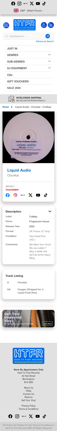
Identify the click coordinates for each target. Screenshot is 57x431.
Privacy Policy (28, 405)
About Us (28, 387)
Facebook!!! (13, 3)
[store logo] (24, 25)
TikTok (44, 3)
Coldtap (33, 216)
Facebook (10, 416)
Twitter (32, 3)
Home (5, 107)
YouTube (38, 3)
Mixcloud (25, 3)
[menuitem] (28, 48)
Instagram (19, 3)
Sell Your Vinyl (28, 400)
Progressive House (39, 221)
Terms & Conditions (28, 408)
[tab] (28, 211)
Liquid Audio (19, 170)
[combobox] (28, 36)
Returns (28, 397)
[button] (28, 10)
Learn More (47, 323)
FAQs (28, 390)
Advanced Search (45, 41)
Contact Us (28, 393)
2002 (31, 226)
